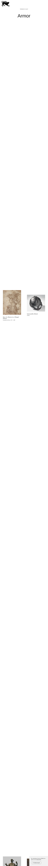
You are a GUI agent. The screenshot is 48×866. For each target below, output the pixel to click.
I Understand (36, 862)
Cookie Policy (38, 859)
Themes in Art (24, 9)
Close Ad (40, 522)
